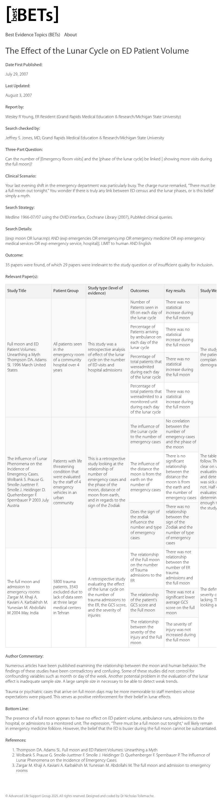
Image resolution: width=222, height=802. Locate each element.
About (70, 35)
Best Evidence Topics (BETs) (32, 35)
